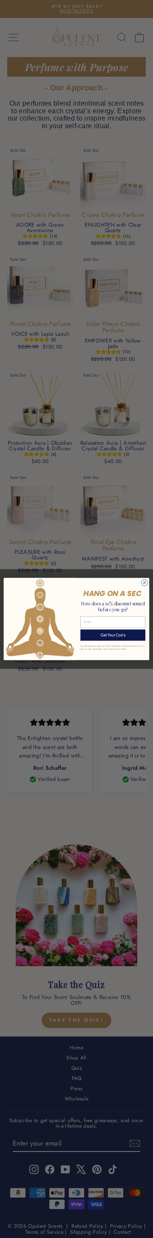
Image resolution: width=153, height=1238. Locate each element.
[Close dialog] (144, 582)
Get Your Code (113, 635)
